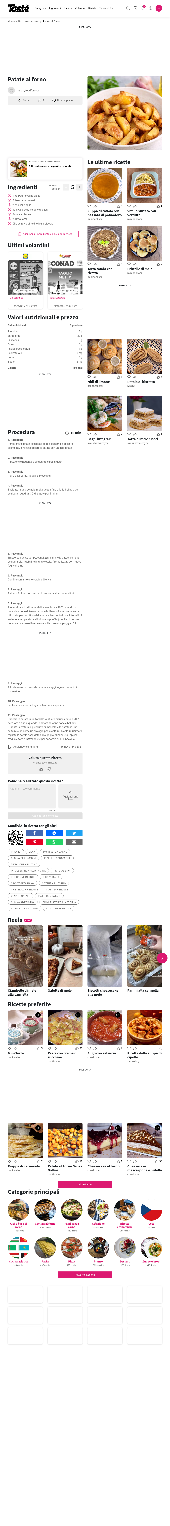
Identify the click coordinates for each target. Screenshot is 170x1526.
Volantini (80, 8)
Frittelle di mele (139, 269)
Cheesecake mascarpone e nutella (144, 1168)
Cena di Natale (20, 896)
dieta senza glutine (24, 864)
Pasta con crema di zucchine (63, 1055)
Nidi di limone (98, 382)
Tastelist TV (106, 8)
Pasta (45, 1261)
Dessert (125, 1261)
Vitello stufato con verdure (141, 213)
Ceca (151, 1223)
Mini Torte (16, 1053)
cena (32, 851)
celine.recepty (95, 385)
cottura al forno (54, 883)
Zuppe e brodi (151, 1261)
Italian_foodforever (28, 90)
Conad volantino (57, 297)
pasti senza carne (55, 851)
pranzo (16, 851)
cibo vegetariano (22, 883)
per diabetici (62, 870)
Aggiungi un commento (45, 815)
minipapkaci (94, 219)
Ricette (68, 8)
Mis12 (131, 385)
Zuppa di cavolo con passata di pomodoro (104, 213)
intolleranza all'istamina (28, 870)
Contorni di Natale (58, 908)
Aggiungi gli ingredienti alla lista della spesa (47, 234)
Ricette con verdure (24, 889)
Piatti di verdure (57, 889)
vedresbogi (133, 1061)
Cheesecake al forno (103, 1166)
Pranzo (98, 1261)
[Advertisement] (85, 49)
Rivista (92, 8)
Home (11, 21)
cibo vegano (51, 877)
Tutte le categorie (85, 1274)
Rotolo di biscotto (141, 382)
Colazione (98, 1223)
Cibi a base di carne (18, 1225)
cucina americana (23, 902)
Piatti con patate (49, 896)
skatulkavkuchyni (97, 443)
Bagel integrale (99, 439)
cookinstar (14, 1057)
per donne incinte (23, 877)
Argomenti (55, 8)
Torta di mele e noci (142, 439)
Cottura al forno (45, 1223)
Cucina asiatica (18, 1261)
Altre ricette (85, 1184)
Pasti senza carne (28, 21)
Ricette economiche (57, 858)
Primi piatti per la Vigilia (59, 902)
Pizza (71, 1261)
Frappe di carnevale (24, 1166)
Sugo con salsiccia (101, 1053)
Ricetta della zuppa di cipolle (144, 1055)
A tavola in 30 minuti (24, 908)
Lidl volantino (16, 297)
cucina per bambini (23, 858)
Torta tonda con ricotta (100, 271)
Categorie (40, 8)
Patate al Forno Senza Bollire (65, 1168)
